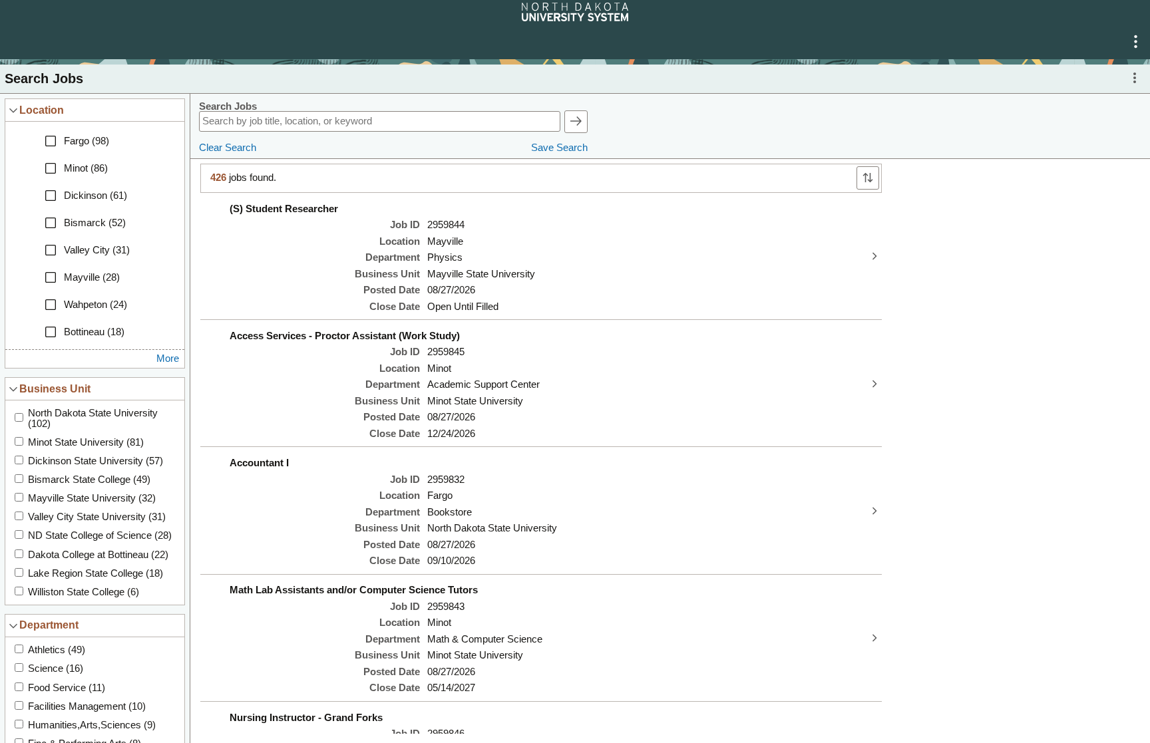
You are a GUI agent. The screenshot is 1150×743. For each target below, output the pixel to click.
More (167, 358)
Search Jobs (228, 106)
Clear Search (227, 147)
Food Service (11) (66, 687)
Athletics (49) (56, 650)
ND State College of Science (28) (100, 535)
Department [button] (49, 625)
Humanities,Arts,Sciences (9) (92, 725)
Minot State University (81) (86, 442)
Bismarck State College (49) (89, 479)
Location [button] (41, 110)
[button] (1135, 42)
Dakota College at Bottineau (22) (98, 554)
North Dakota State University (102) (93, 418)
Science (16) (55, 668)
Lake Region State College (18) (95, 573)
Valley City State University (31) (97, 517)
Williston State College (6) (83, 592)
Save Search (559, 147)
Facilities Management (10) (87, 706)
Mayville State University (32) (92, 498)
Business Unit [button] (55, 388)
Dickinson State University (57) (95, 461)
